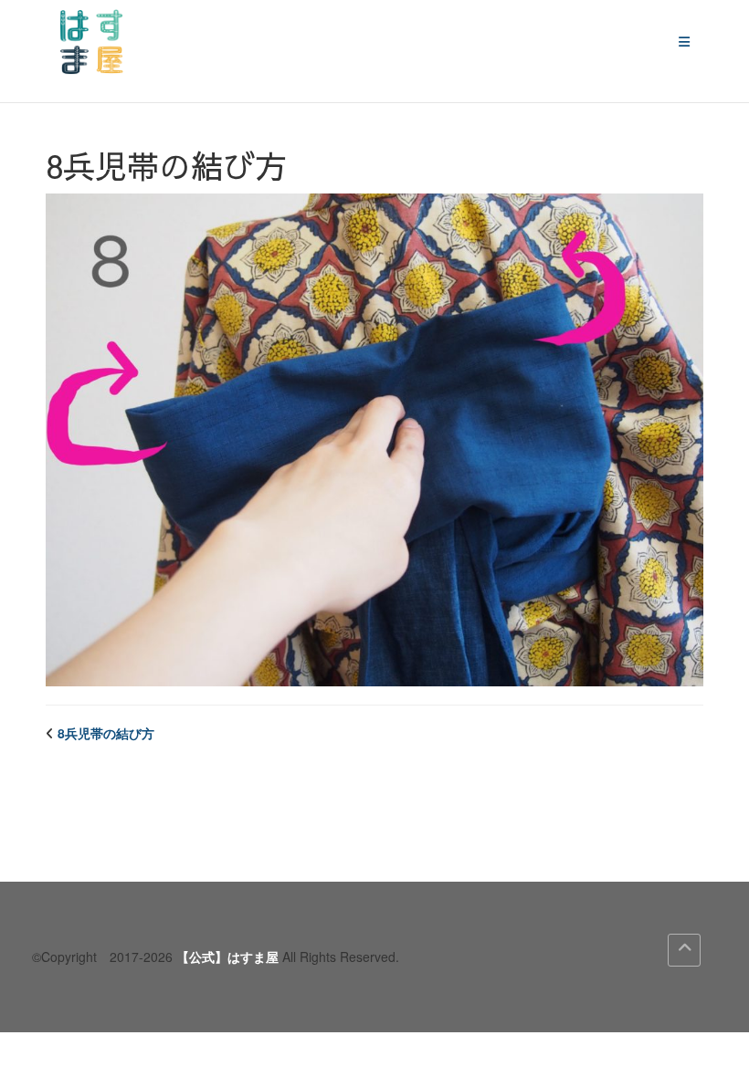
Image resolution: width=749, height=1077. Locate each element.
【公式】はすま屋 (227, 956)
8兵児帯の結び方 (106, 733)
